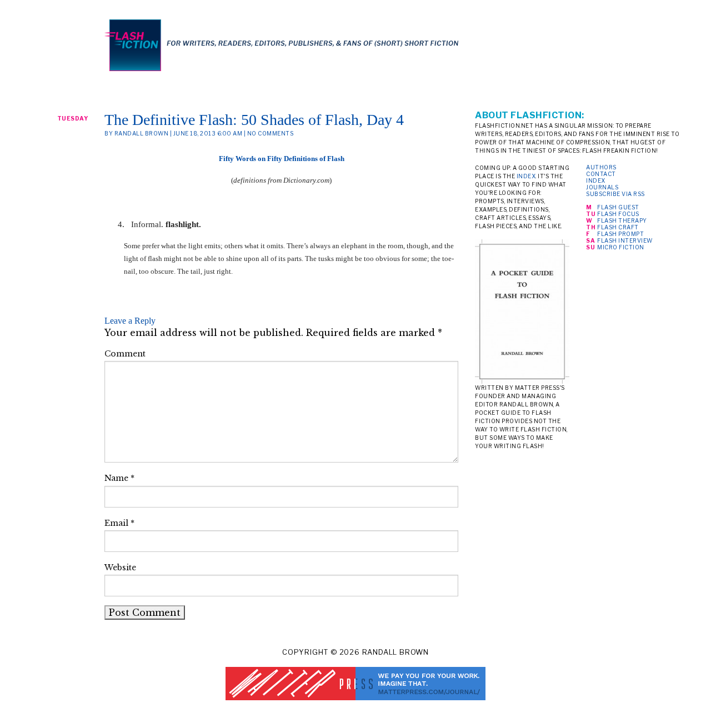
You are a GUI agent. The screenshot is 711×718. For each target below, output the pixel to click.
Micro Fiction (620, 247)
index (526, 176)
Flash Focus (618, 213)
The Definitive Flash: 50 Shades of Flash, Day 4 (254, 119)
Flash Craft (618, 227)
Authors (601, 167)
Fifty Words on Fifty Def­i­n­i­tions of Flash (281, 158)
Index (595, 180)
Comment (125, 354)
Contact (601, 173)
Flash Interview (625, 240)
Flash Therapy (622, 220)
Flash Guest (618, 207)
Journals (602, 187)
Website (120, 568)
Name (119, 478)
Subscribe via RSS (615, 193)
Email (119, 523)
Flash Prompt (620, 233)
